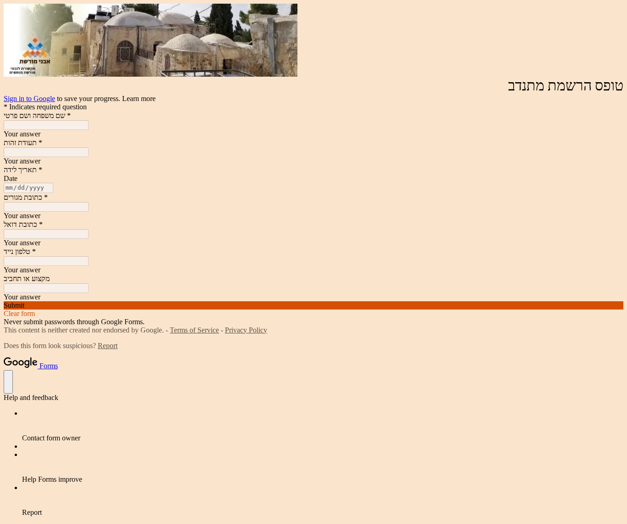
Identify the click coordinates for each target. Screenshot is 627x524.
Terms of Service (194, 330)
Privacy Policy (246, 330)
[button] (313, 305)
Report (108, 345)
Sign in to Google (29, 98)
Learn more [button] (139, 98)
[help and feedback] (8, 382)
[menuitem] (322, 425)
